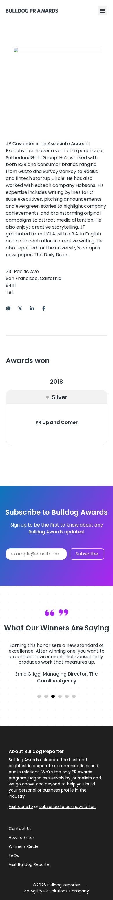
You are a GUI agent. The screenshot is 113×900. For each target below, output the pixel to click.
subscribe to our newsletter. (67, 806)
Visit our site (21, 806)
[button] (102, 10)
